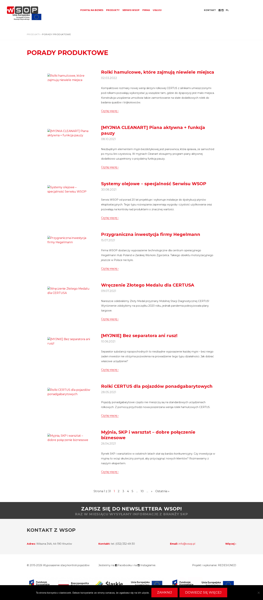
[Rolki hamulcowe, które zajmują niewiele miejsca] (68, 77)
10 (142, 491)
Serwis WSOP (131, 10)
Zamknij (164, 592)
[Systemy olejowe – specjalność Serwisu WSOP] (68, 189)
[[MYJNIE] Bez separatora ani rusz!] (68, 341)
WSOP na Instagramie (222, 10)
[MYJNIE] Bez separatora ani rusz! (139, 335)
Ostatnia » (162, 491)
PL (227, 10)
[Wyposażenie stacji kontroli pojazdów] (22, 10)
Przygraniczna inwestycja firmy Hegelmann (150, 234)
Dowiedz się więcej (203, 592)
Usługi (157, 10)
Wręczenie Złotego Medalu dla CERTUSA (147, 285)
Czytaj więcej (109, 110)
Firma (146, 10)
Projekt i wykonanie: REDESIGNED (214, 565)
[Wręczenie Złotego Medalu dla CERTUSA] (68, 290)
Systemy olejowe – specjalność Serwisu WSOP (153, 183)
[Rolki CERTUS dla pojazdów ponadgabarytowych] (68, 391)
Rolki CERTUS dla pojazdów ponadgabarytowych (157, 386)
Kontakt (210, 10)
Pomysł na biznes (91, 10)
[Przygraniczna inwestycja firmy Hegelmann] (68, 240)
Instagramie (147, 565)
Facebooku (124, 565)
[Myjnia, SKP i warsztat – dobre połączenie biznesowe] (68, 437)
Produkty (113, 10)
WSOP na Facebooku (220, 10)
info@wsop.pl (187, 543)
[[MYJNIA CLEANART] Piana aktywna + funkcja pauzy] (68, 133)
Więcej (230, 543)
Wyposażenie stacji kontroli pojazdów (66, 565)
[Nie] (258, 592)
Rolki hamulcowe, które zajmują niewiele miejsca (157, 72)
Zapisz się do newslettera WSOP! (131, 511)
